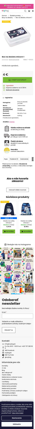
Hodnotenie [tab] (24, 159)
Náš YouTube (9, 355)
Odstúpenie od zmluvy (9, 395)
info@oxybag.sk (10, 344)
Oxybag (11, 122)
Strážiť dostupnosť (19, 80)
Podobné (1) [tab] (14, 159)
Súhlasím (17, 424)
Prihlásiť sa (9, 330)
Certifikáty (5, 382)
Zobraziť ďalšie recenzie (17, 190)
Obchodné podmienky (9, 384)
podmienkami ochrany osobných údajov (16, 324)
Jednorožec (21, 105)
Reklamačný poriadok (9, 386)
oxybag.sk (8, 353)
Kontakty (5, 366)
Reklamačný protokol (9, 388)
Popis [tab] (6, 159)
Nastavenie (17, 418)
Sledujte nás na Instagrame (19, 244)
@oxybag (8, 357)
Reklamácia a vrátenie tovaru (12, 377)
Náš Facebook (9, 350)
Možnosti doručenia (12, 90)
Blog (3, 370)
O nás (4, 368)
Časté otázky (6, 375)
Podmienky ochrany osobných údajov (15, 391)
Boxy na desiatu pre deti (22, 102)
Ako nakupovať (7, 373)
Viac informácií (17, 413)
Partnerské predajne (9, 393)
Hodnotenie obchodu (9, 379)
